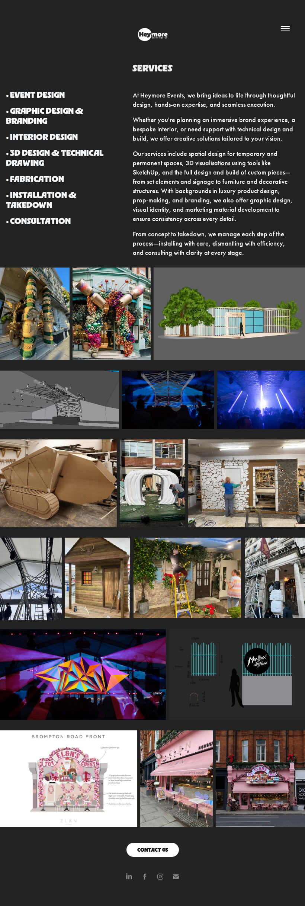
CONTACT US (152, 849)
